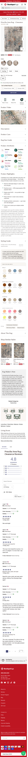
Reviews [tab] (4, 446)
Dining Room (10, 424)
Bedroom (16, 424)
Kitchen (21, 424)
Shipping (3, 717)
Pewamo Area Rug (15, 555)
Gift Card (3, 705)
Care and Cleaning (5, 723)
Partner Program (5, 694)
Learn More (23, 85)
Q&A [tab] (11, 446)
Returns (3, 720)
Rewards (3, 700)
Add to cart (13, 92)
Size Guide (24, 75)
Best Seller (4, 18)
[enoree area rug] (3, 63)
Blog (2, 697)
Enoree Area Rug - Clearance (5, 360)
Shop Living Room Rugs (6, 440)
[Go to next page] (15, 651)
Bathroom (3, 426)
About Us (3, 689)
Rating (5, 484)
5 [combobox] (19, 651)
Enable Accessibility (5, 726)
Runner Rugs (13, 402)
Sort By (16, 495)
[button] (25, 4)
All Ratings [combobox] (6, 487)
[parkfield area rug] (9, 63)
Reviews (3, 692)
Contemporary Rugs (14, 18)
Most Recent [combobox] (18, 496)
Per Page (21, 650)
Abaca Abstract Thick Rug (18, 360)
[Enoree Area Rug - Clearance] (6, 350)
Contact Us (3, 712)
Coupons (3, 703)
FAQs (2, 715)
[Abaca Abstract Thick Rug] (19, 350)
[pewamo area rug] (15, 63)
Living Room (4, 424)
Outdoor (8, 426)
